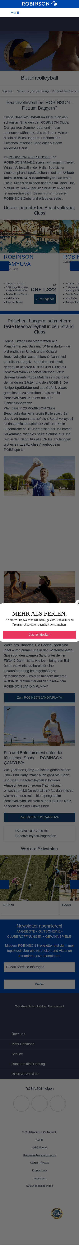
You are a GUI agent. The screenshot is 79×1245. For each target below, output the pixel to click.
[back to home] (39, 4)
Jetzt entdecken (39, 634)
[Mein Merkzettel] (38, 12)
